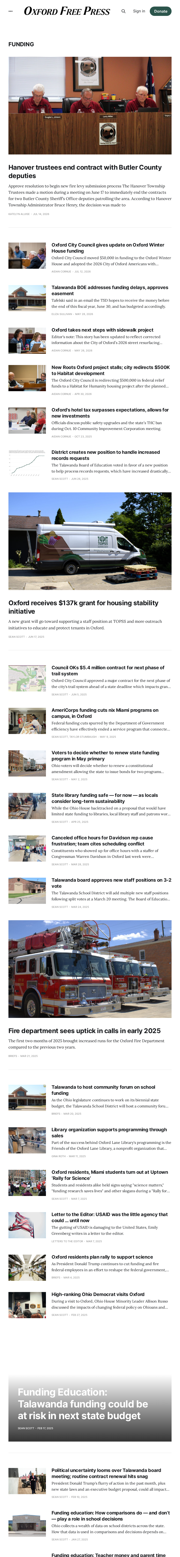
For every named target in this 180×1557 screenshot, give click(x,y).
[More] (10, 11)
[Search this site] (123, 11)
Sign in (139, 11)
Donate (160, 11)
